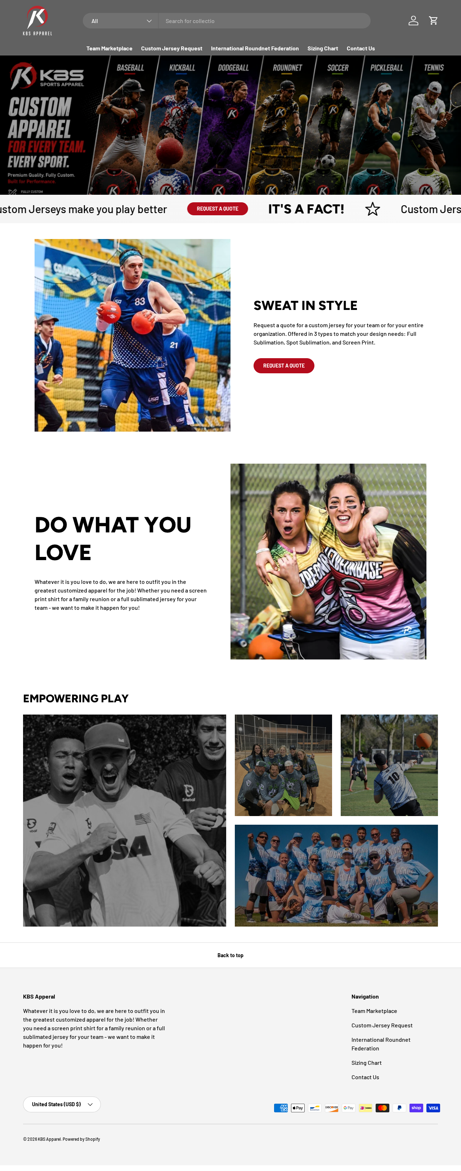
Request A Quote (185, 209)
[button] (434, 20)
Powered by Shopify (81, 1138)
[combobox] (227, 20)
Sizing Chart (323, 48)
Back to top (230, 955)
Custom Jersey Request (171, 48)
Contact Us (361, 48)
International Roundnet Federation (255, 48)
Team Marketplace (109, 48)
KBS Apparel (49, 1138)
